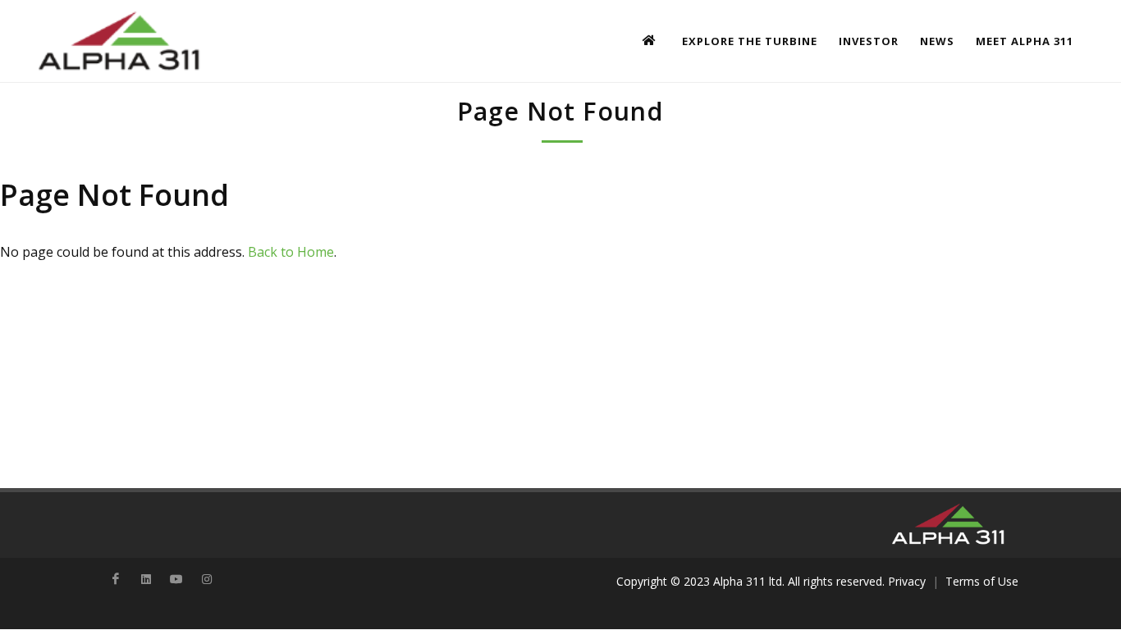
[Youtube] (176, 579)
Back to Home (291, 252)
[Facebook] (116, 579)
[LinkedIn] (146, 579)
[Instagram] (207, 579)
